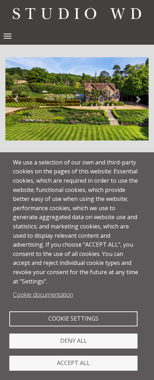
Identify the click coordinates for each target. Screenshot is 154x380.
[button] (16, 98)
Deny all (73, 341)
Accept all (73, 363)
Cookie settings (73, 318)
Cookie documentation (43, 294)
